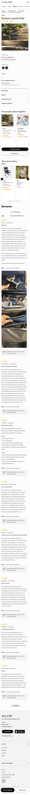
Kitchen (15, 6)
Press (3, 755)
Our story (4, 747)
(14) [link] (12, 21)
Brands (9, 6)
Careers (4, 753)
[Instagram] (10, 736)
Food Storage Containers (15, 12)
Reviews (4, 750)
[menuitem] (19, 216)
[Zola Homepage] (8, 2)
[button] (3, 68)
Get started (7, 731)
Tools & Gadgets (11, 10)
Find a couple (5, 724)
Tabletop (21, 6)
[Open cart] (27, 2)
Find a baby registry (6, 726)
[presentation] (14, 280)
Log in (3, 722)
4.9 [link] (10, 21)
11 (20, 202)
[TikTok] (12, 736)
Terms (3, 772)
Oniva (3, 15)
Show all (4, 163)
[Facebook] (2, 736)
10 (19, 202)
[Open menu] (2, 2)
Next (28, 179)
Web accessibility (6, 777)
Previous (2, 179)
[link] (5, 21)
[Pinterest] (5, 736)
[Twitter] (7, 736)
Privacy (3, 769)
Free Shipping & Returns (9, 80)
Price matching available (9, 59)
